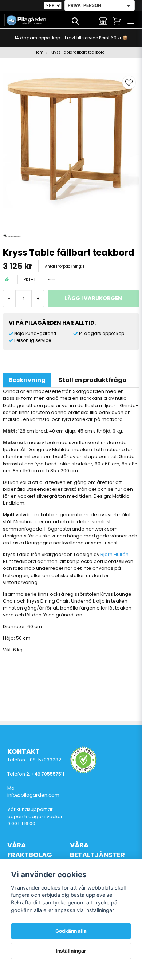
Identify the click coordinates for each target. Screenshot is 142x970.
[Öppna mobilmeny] (131, 21)
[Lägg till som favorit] (89, 21)
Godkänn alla (71, 931)
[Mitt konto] (103, 21)
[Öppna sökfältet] (75, 21)
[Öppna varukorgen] (117, 21)
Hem (39, 52)
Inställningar (71, 951)
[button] (128, 82)
